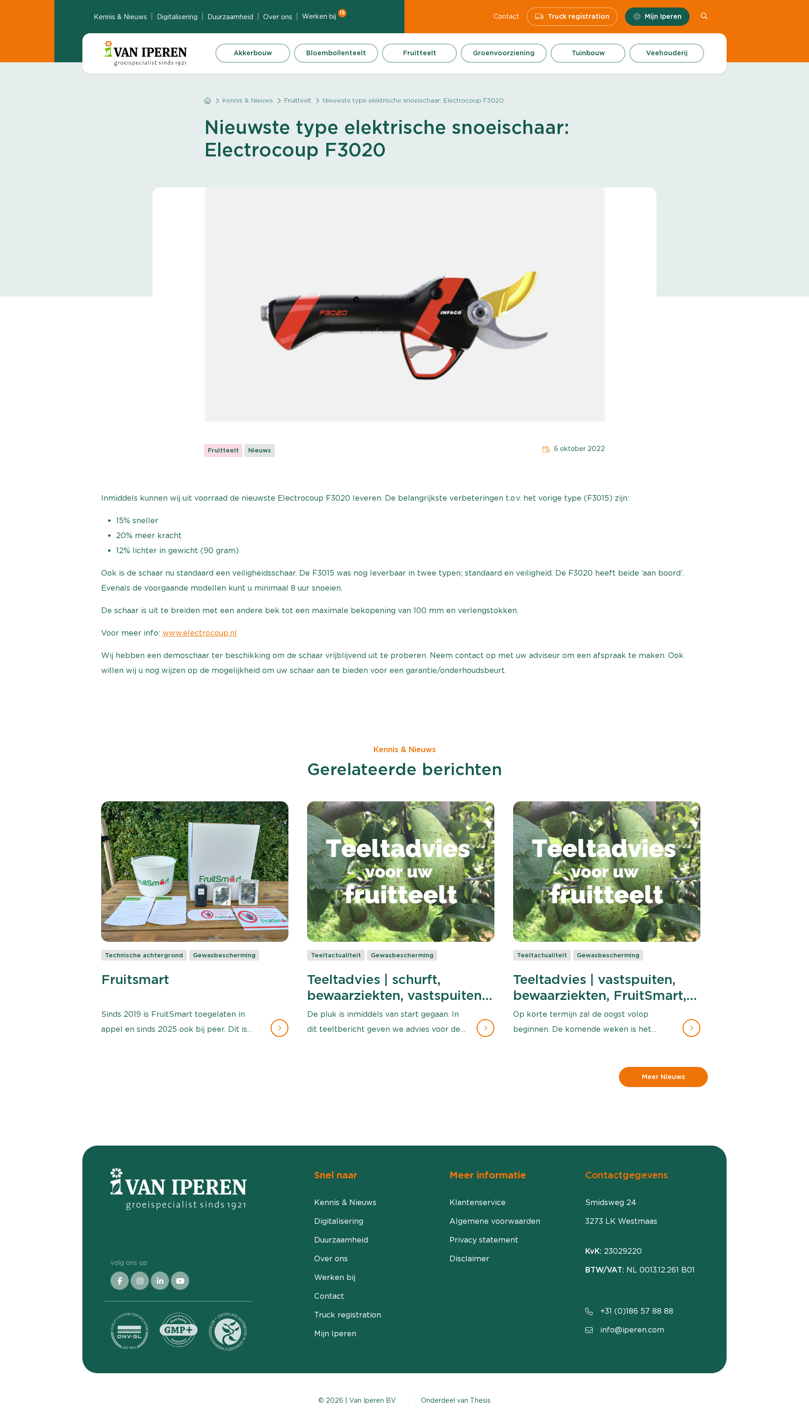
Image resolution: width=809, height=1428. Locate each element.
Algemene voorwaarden (494, 1221)
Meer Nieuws (663, 1076)
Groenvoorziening (504, 53)
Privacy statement (483, 1240)
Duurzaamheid (230, 17)
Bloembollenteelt (336, 53)
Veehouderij (667, 53)
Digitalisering (177, 17)
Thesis (480, 1400)
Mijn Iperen (663, 16)
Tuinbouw (588, 53)
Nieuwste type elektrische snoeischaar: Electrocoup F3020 (413, 100)
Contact (506, 16)
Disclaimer (469, 1258)
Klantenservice (477, 1202)
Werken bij (323, 16)
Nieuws (259, 450)
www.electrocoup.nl (199, 633)
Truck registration (579, 16)
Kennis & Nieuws (120, 17)
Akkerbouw (253, 53)
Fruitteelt (419, 53)
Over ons (277, 17)
